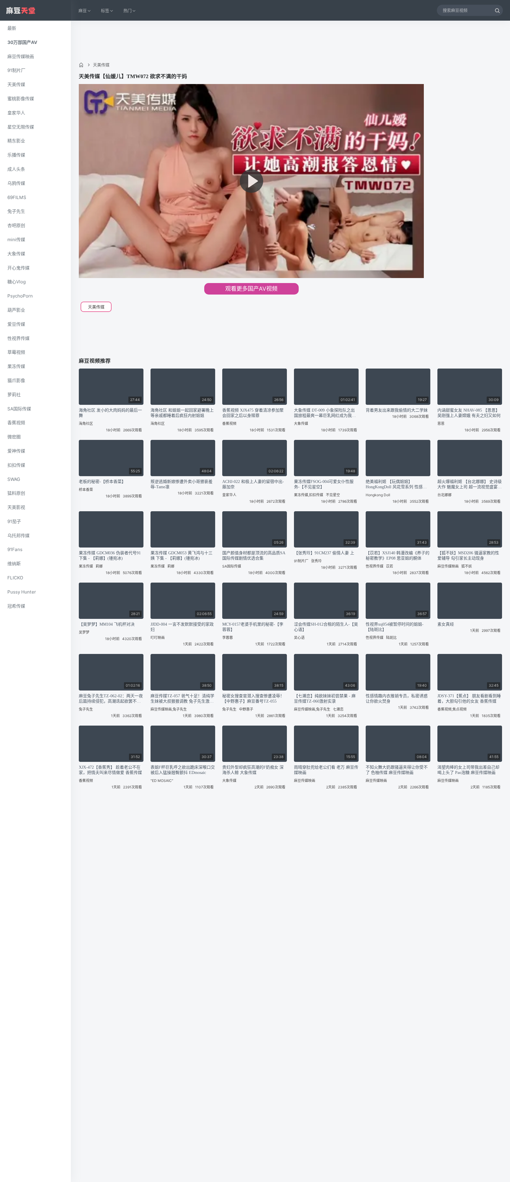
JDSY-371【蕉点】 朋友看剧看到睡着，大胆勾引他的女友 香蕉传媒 (469, 698)
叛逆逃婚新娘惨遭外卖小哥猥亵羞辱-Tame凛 (181, 484)
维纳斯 (14, 563)
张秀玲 (316, 561)
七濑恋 (338, 709)
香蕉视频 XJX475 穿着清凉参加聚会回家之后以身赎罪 (253, 413)
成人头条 (16, 169)
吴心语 (299, 637)
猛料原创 (16, 493)
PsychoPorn (20, 296)
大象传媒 (16, 254)
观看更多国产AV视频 (251, 288)
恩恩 (440, 423)
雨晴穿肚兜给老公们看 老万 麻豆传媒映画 (326, 770)
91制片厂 (16, 70)
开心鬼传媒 (18, 268)
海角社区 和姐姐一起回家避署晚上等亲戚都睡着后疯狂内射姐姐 (182, 413)
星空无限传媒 (20, 127)
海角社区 (86, 423)
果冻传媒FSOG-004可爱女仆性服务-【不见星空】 (324, 484)
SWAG (13, 479)
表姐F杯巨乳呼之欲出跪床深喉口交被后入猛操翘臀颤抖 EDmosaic (183, 770)
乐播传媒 (16, 155)
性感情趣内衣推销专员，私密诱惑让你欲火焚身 (397, 698)
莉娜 (99, 566)
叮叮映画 (158, 637)
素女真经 (445, 624)
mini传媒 (16, 239)
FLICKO (15, 578)
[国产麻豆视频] (20, 10)
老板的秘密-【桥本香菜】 (102, 481)
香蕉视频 (16, 422)
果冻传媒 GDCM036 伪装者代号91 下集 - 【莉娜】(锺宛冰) (110, 555)
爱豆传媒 (16, 324)
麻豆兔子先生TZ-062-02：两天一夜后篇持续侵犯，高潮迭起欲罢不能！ (111, 699)
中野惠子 (246, 709)
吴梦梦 (84, 632)
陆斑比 (391, 637)
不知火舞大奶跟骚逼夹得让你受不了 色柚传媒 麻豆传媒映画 (397, 770)
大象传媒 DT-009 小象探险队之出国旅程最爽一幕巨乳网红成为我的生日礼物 (325, 413)
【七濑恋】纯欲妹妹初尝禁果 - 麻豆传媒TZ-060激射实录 (325, 698)
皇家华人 (16, 113)
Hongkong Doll (378, 495)
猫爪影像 (16, 380)
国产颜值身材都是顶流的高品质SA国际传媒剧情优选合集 (253, 555)
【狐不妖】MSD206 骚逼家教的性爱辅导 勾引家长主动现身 (468, 555)
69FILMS (16, 197)
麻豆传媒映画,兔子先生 (169, 709)
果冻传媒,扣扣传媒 (308, 495)
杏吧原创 (16, 225)
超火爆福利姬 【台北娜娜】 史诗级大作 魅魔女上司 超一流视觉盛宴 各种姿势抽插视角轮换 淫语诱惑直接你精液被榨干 (469, 484)
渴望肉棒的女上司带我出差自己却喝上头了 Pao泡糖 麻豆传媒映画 (468, 770)
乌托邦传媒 (18, 535)
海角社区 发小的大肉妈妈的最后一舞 (110, 413)
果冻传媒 (16, 366)
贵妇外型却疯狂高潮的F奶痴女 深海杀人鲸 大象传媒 (253, 770)
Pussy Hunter (21, 592)
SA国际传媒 (19, 409)
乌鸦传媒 (16, 183)
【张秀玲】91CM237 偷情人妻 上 (324, 553)
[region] (35, 601)
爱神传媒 (16, 451)
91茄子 (14, 521)
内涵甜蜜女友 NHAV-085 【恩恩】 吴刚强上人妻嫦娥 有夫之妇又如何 (469, 413)
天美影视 (16, 507)
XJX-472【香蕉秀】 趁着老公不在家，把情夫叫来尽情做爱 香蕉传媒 (110, 770)
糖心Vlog (16, 282)
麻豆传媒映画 (20, 56)
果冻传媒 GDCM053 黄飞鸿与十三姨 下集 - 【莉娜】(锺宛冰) (181, 555)
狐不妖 (466, 566)
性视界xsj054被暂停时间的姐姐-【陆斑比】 (395, 627)
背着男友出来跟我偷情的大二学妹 (397, 410)
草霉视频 (16, 352)
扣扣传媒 (16, 465)
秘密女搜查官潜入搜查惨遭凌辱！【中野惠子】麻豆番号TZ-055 (253, 698)
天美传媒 (16, 84)
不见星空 (333, 495)
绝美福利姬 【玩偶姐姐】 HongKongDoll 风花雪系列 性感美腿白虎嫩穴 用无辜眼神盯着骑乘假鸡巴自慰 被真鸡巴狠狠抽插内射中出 (397, 484)
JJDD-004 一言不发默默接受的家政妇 (182, 627)
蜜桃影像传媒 (20, 98)
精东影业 (16, 141)
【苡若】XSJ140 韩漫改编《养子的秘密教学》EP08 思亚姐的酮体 (397, 555)
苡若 (389, 566)
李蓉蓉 (227, 637)
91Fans (14, 549)
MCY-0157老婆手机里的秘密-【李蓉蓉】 (252, 627)
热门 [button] (127, 10)
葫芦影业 (16, 310)
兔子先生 (16, 211)
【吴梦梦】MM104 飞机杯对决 (107, 624)
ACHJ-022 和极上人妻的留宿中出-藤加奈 (253, 484)
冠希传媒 (16, 606)
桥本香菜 (86, 489)
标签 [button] (105, 10)
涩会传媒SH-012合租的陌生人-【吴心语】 (326, 627)
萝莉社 (14, 394)
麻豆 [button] (83, 10)
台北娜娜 (444, 495)
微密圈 (14, 437)
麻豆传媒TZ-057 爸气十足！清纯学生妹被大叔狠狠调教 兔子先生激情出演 (182, 699)
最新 (11, 28)
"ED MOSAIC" (162, 780)
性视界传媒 (18, 338)
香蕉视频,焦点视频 (452, 709)
